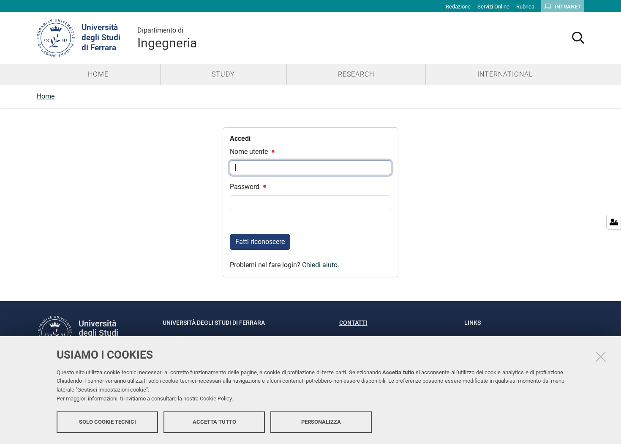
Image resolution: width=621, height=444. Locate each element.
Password (245, 187)
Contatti (353, 322)
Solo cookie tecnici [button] (107, 422)
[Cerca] (574, 38)
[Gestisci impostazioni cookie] (613, 222)
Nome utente (250, 152)
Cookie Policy (216, 398)
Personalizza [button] (321, 422)
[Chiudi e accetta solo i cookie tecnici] (600, 356)
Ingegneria (167, 38)
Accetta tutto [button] (214, 422)
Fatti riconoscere (260, 242)
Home (45, 96)
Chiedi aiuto (320, 265)
